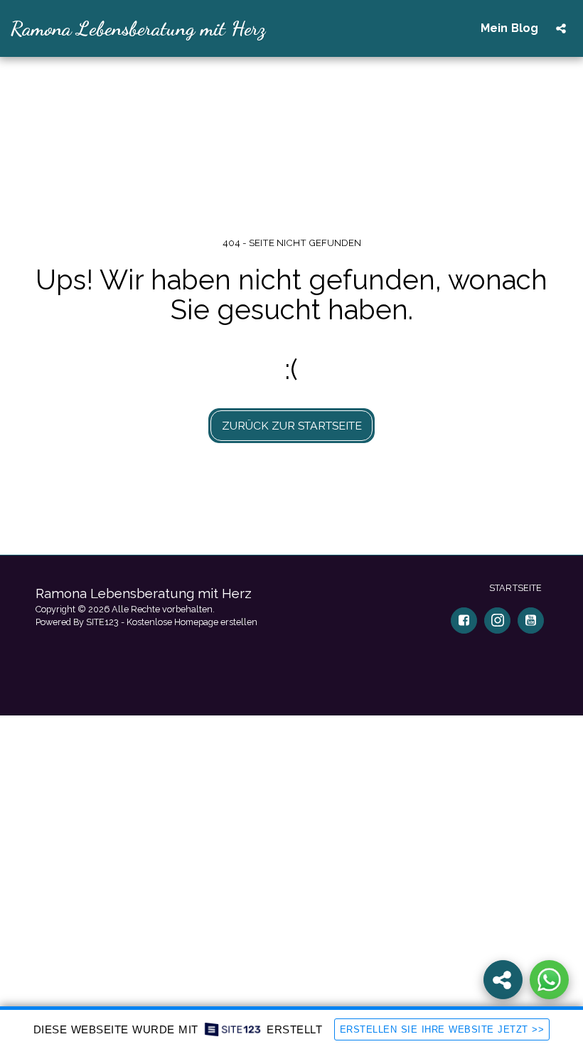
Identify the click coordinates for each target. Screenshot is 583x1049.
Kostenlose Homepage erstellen (192, 622)
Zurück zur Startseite (292, 425)
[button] (561, 28)
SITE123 (102, 622)
